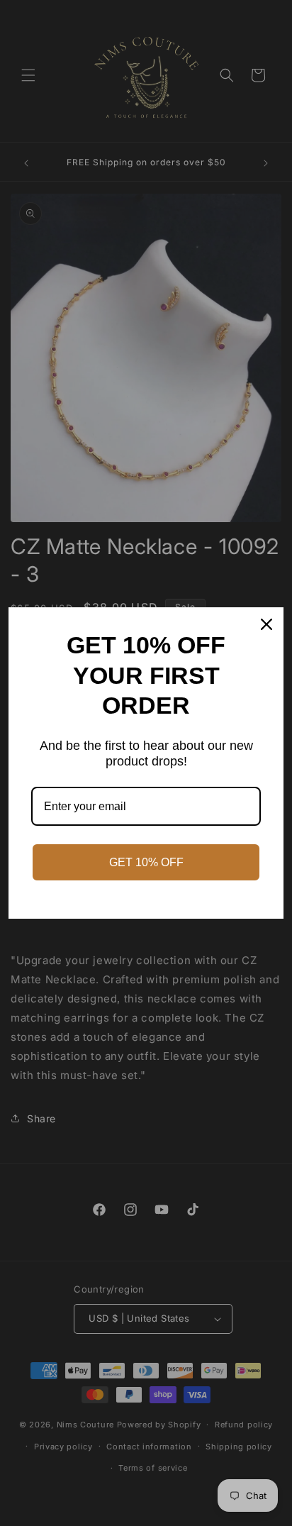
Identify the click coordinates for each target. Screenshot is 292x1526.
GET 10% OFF (146, 862)
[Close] (266, 624)
